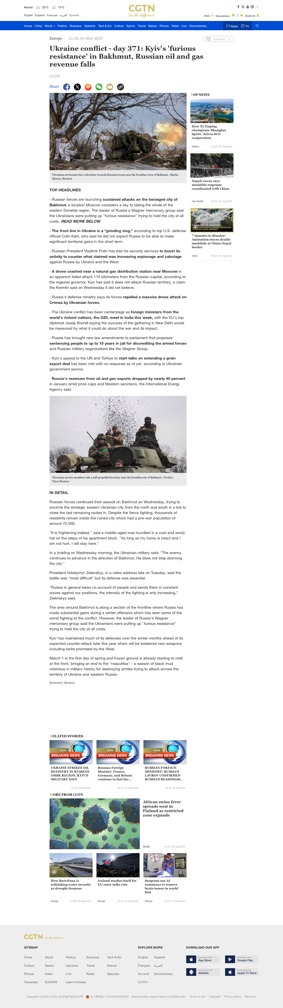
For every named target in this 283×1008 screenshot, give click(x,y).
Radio (234, 26)
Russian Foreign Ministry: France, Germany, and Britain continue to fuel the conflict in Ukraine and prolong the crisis (116, 773)
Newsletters (223, 16)
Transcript (31, 982)
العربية (63, 15)
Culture (119, 26)
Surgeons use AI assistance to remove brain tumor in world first (161, 886)
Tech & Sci (104, 26)
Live (184, 26)
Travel (142, 26)
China (38, 26)
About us (250, 996)
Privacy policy (232, 996)
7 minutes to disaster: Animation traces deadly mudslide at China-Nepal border (211, 241)
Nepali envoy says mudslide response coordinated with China (210, 184)
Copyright (215, 996)
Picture (164, 26)
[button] (54, 872)
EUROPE (51, 982)
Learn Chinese (76, 982)
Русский (74, 15)
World (49, 26)
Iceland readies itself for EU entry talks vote (117, 882)
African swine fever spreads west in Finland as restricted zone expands (163, 808)
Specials (113, 973)
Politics (62, 26)
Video (175, 26)
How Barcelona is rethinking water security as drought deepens (71, 884)
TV (247, 26)
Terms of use (197, 996)
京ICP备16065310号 (70, 996)
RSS (207, 16)
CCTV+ (143, 982)
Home (28, 26)
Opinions (89, 26)
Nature (152, 26)
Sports (130, 26)
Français (52, 15)
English (28, 15)
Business (75, 26)
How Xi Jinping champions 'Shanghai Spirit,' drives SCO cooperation (209, 132)
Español (40, 15)
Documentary (198, 26)
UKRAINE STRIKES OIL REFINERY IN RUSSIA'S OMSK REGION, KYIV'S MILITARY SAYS (70, 773)
